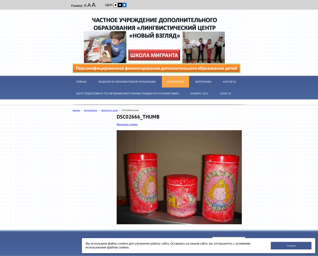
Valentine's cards (109, 110)
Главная (76, 110)
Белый (115, 5)
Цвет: (109, 5)
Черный (120, 5)
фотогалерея (90, 110)
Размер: (77, 6)
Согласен (291, 246)
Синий (124, 5)
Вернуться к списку (127, 124)
